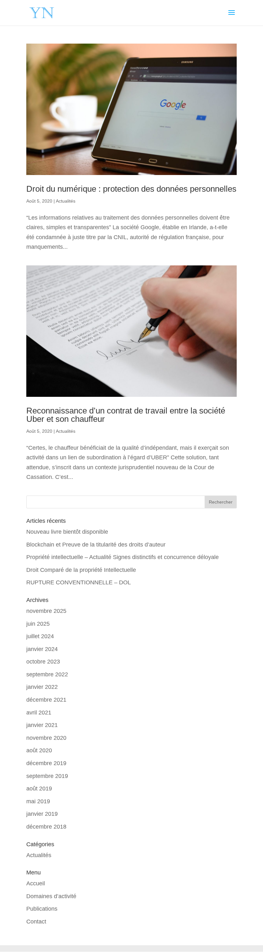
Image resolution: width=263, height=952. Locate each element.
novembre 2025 (46, 611)
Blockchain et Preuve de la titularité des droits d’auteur (95, 544)
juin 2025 (38, 624)
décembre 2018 (46, 826)
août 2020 (39, 750)
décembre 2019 (46, 763)
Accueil (35, 883)
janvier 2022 (42, 687)
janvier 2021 (42, 725)
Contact (36, 921)
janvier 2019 (42, 814)
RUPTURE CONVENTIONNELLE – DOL (78, 582)
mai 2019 (38, 801)
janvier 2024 (42, 649)
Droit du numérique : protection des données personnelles (131, 189)
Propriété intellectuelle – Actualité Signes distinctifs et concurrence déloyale (122, 557)
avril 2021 (38, 712)
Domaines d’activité (51, 896)
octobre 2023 (43, 661)
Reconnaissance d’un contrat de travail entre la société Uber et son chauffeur (125, 415)
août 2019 (39, 788)
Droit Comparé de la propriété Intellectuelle (81, 570)
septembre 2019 (47, 776)
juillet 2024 (40, 636)
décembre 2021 (46, 700)
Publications (41, 909)
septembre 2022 (47, 674)
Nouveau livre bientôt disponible (67, 532)
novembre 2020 (46, 738)
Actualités (65, 201)
